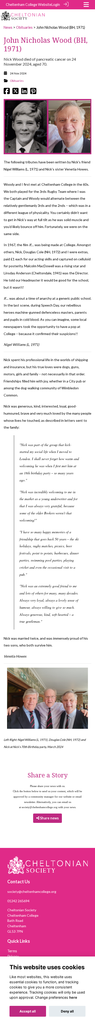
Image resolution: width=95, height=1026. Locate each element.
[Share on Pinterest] (33, 92)
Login (55, 4)
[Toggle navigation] (86, 4)
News (8, 27)
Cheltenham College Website (28, 4)
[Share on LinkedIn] (24, 92)
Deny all (67, 1011)
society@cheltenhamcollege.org (39, 807)
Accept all (27, 1011)
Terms (12, 951)
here (73, 997)
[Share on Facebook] (7, 92)
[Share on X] (15, 92)
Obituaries (24, 27)
